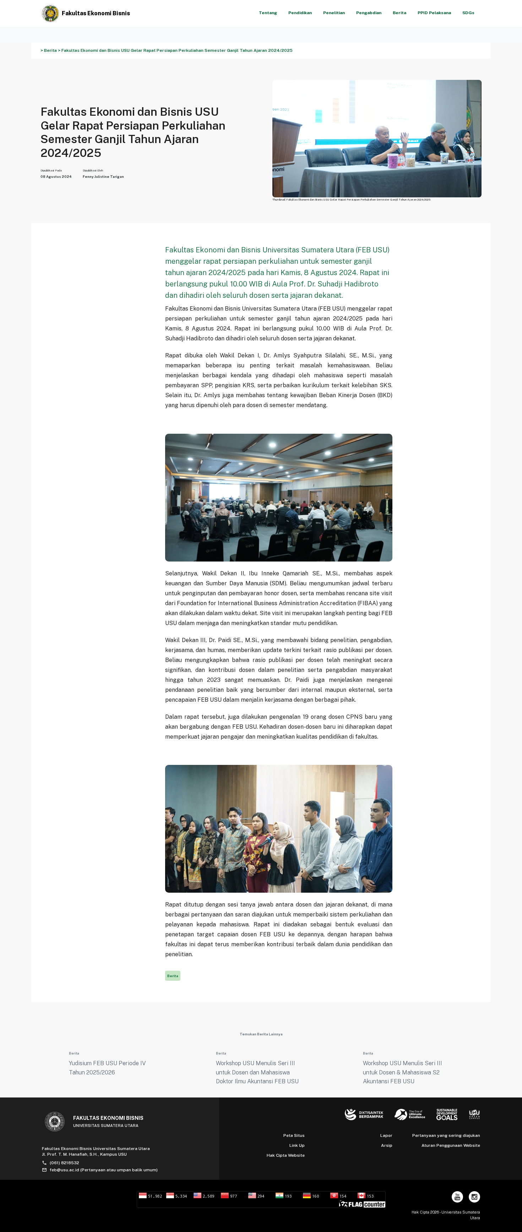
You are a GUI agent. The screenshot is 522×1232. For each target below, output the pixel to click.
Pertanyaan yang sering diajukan (446, 1135)
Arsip (386, 1145)
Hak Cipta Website (286, 1155)
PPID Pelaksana (434, 12)
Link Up (297, 1145)
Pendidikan (300, 12)
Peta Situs (294, 1135)
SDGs (468, 12)
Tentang (268, 12)
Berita (399, 12)
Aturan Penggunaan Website (451, 1145)
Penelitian (334, 12)
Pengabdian (368, 12)
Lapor (386, 1135)
